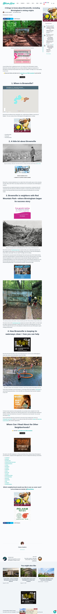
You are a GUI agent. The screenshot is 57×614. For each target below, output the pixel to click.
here (9, 415)
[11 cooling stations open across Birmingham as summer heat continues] (28, 572)
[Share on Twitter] (12, 19)
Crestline (7, 468)
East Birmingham (8, 484)
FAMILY (37, 3)
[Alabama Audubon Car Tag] (22, 172)
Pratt (6, 481)
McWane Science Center (49, 30)
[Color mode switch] (53, 3)
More (41, 3)
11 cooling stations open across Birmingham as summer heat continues (28, 580)
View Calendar (48, 53)
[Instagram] (45, 2)
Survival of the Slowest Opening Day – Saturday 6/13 (50, 28)
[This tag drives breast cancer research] (22, 56)
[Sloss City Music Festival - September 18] (22, 444)
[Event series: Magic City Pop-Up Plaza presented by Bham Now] (52, 44)
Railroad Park (48, 49)
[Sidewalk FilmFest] (22, 344)
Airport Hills (7, 479)
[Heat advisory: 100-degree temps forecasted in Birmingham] (46, 572)
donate (34, 419)
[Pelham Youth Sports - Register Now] (22, 513)
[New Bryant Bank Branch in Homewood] (28, 611)
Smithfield (7, 482)
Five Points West (8, 476)
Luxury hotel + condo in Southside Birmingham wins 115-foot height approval (11, 580)
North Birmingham (8, 463)
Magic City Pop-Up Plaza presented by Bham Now (50, 47)
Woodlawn (7, 466)
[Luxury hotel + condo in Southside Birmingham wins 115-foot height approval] (11, 572)
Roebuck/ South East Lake (10, 462)
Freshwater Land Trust (7, 419)
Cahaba (6, 465)
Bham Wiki (39, 163)
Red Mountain (8, 460)
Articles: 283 (22, 549)
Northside (7, 459)
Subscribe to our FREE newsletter (25, 430)
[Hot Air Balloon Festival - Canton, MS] (22, 125)
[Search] (51, 3)
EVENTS (28, 3)
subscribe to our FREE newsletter (27, 73)
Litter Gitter (38, 389)
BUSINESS (22, 3)
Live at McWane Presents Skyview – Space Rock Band (50, 38)
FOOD (33, 3)
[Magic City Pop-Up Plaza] (22, 271)
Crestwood (7, 457)
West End (7, 478)
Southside (7, 469)
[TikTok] (48, 2)
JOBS (17, 3)
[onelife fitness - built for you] (22, 401)
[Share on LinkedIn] (8, 19)
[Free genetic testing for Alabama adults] (22, 211)
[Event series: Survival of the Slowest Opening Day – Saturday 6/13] (53, 25)
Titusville (7, 473)
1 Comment (46, 581)
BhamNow (30, 489)
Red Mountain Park (15, 249)
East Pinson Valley (9, 475)
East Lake (7, 472)
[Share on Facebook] (4, 19)
